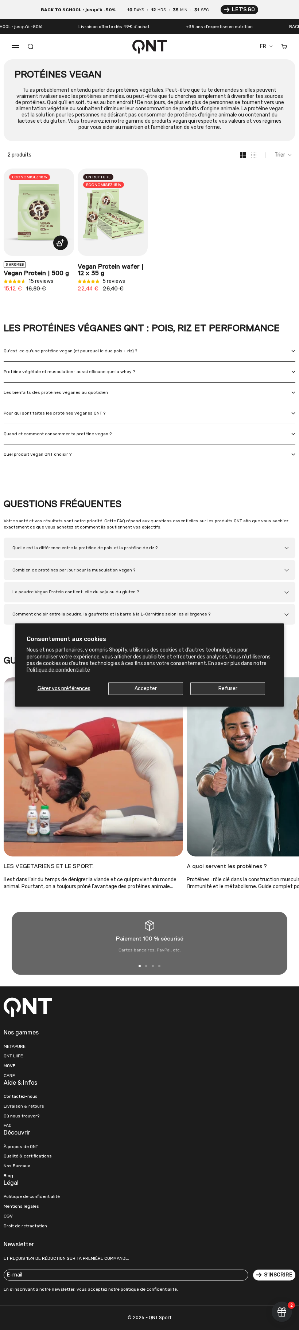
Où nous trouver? (21, 1116)
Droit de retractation (25, 1225)
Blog (8, 1175)
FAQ (8, 1125)
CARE (9, 1075)
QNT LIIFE (13, 1055)
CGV (8, 1216)
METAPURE (15, 1046)
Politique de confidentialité (58, 669)
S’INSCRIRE (278, 1275)
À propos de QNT (21, 1146)
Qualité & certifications (28, 1156)
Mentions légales (21, 1206)
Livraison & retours (24, 1106)
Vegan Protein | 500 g (36, 273)
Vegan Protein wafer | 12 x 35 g (111, 270)
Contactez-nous (21, 1096)
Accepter (146, 688)
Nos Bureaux (17, 1165)
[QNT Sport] (75, 1007)
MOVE (9, 1065)
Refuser (227, 688)
